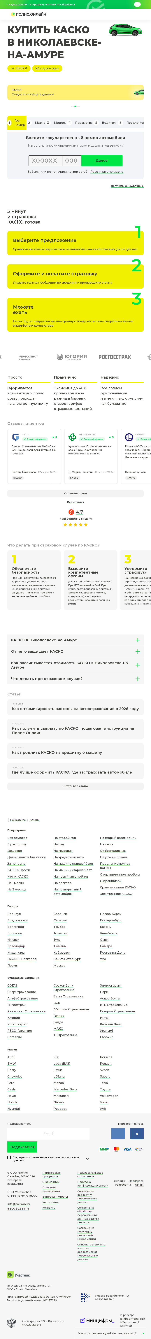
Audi (10, 1057)
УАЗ (103, 1108)
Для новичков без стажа (26, 857)
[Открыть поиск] (128, 14)
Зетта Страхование (68, 996)
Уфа (103, 959)
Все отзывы (75, 502)
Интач (105, 1018)
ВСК (57, 1003)
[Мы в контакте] (118, 1133)
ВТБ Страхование (114, 1005)
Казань (105, 927)
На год (59, 844)
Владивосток (17, 920)
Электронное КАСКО (116, 894)
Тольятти (60, 933)
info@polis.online (19, 1204)
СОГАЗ (12, 985)
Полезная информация (51, 1189)
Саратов (60, 920)
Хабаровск (62, 952)
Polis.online (18, 820)
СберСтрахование (21, 992)
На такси (107, 844)
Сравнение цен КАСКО (118, 887)
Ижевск (13, 939)
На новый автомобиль (71, 876)
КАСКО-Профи (18, 870)
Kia (56, 1057)
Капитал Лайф (111, 1024)
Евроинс (106, 1037)
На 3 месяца (17, 889)
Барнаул (14, 914)
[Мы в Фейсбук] (137, 1133)
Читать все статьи (76, 786)
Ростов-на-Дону (112, 952)
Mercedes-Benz (65, 1089)
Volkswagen (109, 1096)
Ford (10, 1083)
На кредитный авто (69, 857)
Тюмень (60, 946)
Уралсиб (106, 1030)
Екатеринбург (111, 920)
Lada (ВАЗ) (62, 1063)
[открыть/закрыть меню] (135, 14)
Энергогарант (111, 985)
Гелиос (59, 1016)
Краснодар (16, 946)
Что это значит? (124, 1333)
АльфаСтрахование (22, 998)
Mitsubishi (61, 1096)
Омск (104, 939)
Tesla (104, 1083)
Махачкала (16, 952)
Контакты (48, 1207)
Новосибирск (110, 914)
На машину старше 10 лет (73, 863)
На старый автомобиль (118, 838)
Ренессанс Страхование (26, 1011)
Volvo (104, 1102)
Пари (104, 992)
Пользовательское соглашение (90, 1174)
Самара (106, 946)
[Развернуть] (87, 1159)
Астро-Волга (110, 998)
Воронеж (14, 933)
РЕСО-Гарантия (87, 434)
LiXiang (59, 1076)
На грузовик (63, 851)
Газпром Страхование (117, 1011)
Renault (106, 1063)
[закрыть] (141, 4)
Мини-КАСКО (17, 876)
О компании (50, 1182)
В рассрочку (17, 844)
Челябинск (108, 933)
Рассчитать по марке (106, 171)
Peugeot (60, 1108)
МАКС (58, 1028)
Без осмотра (17, 838)
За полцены (16, 863)
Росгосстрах (17, 1024)
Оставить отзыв (75, 493)
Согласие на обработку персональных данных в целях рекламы (88, 1215)
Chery (11, 1070)
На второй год (65, 838)
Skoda (105, 1070)
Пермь (12, 965)
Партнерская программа (51, 1174)
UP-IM (139, 1184)
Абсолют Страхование (71, 1009)
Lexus (58, 1070)
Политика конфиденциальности (92, 1183)
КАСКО (17, 478)
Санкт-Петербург (67, 959)
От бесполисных (113, 851)
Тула (57, 939)
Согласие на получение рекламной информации (86, 1233)
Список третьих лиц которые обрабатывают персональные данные (91, 1252)
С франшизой (111, 881)
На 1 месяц (15, 883)
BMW (11, 1063)
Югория (13, 1018)
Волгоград (15, 927)
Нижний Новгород (22, 959)
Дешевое (14, 851)
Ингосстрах (16, 1005)
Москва (59, 965)
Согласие (14, 1037)
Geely (11, 1089)
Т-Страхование (65, 1035)
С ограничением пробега (120, 874)
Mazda (59, 1083)
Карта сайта (50, 1202)
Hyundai (13, 1108)
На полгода (63, 883)
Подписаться (22, 1147)
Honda (12, 1102)
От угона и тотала (114, 857)
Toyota (105, 1089)
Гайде (25, 434)
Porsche (106, 1057)
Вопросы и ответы (55, 1196)
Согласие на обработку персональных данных (87, 1196)
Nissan (59, 1102)
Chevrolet (14, 1076)
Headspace (136, 1181)
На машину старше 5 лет (73, 870)
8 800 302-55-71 (18, 1208)
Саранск (60, 914)
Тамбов (59, 927)
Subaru (105, 1076)
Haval (11, 1096)
